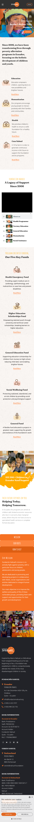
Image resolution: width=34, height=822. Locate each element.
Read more (4, 811)
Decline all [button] (24, 814)
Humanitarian (18, 236)
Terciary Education (20, 226)
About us (16, 216)
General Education (20, 231)
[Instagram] (10, 742)
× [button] (32, 797)
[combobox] (30, 797)
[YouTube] (6, 742)
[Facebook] (3, 742)
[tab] (17, 216)
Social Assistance (20, 241)
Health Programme (20, 221)
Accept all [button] (8, 814)
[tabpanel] (17, 202)
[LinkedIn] (13, 742)
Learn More (7, 31)
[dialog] (17, 808)
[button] (17, 819)
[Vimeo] (17, 742)
